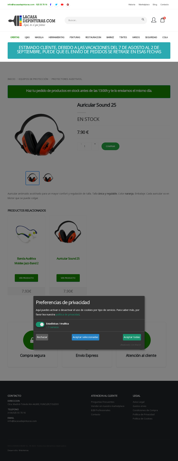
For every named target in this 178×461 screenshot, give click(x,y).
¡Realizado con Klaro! (130, 344)
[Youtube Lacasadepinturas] (62, 4)
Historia (131, 4)
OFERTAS (14, 37)
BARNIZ (110, 37)
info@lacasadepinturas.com (21, 4)
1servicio (52, 327)
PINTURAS (75, 37)
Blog (155, 4)
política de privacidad (67, 314)
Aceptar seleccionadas (85, 337)
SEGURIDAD (151, 37)
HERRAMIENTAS (56, 37)
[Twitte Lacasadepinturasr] (56, 4)
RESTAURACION (93, 37)
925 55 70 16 (41, 4)
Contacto (164, 4)
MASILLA (39, 37)
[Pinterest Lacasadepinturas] (67, 4)
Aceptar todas (132, 337)
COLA (165, 37)
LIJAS (27, 37)
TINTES (123, 37)
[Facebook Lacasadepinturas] (50, 4)
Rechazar (42, 337)
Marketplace (144, 4)
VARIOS (136, 37)
